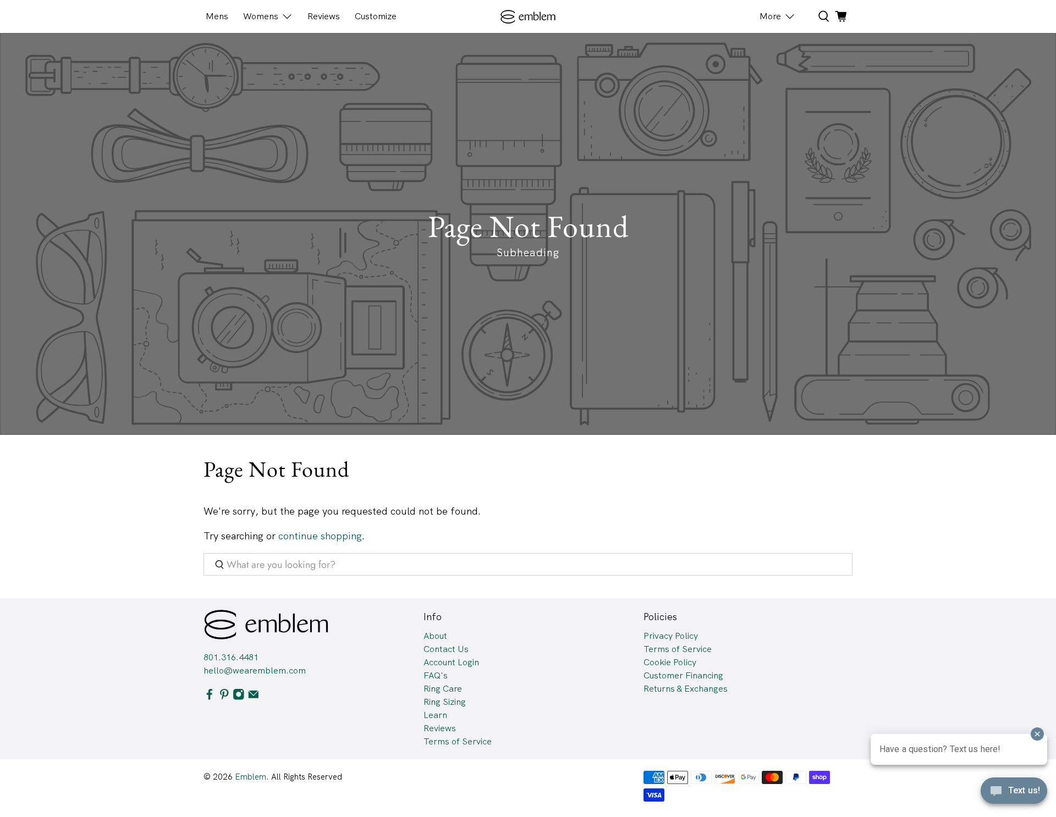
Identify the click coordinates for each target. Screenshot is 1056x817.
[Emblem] (528, 17)
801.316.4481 (231, 657)
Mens (217, 16)
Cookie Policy (670, 662)
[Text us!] (1014, 794)
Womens (260, 16)
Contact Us (446, 649)
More (770, 16)
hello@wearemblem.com (255, 670)
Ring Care (443, 688)
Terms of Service (458, 741)
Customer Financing (683, 675)
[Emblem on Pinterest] (224, 697)
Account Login (451, 662)
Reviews (323, 16)
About (435, 636)
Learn (435, 715)
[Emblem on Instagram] (239, 697)
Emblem (250, 776)
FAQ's (436, 675)
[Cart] (841, 16)
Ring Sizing (445, 702)
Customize (376, 16)
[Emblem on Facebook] (210, 697)
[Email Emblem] (254, 697)
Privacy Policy (671, 636)
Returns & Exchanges (686, 688)
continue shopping (320, 535)
